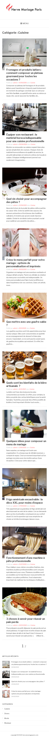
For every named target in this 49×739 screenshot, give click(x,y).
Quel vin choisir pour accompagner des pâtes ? (28, 681)
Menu (26, 23)
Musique (7, 723)
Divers (6, 714)
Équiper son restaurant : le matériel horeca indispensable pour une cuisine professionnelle (25, 138)
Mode (6, 718)
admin (15, 83)
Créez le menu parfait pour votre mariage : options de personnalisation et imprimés (25, 263)
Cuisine (32, 83)
